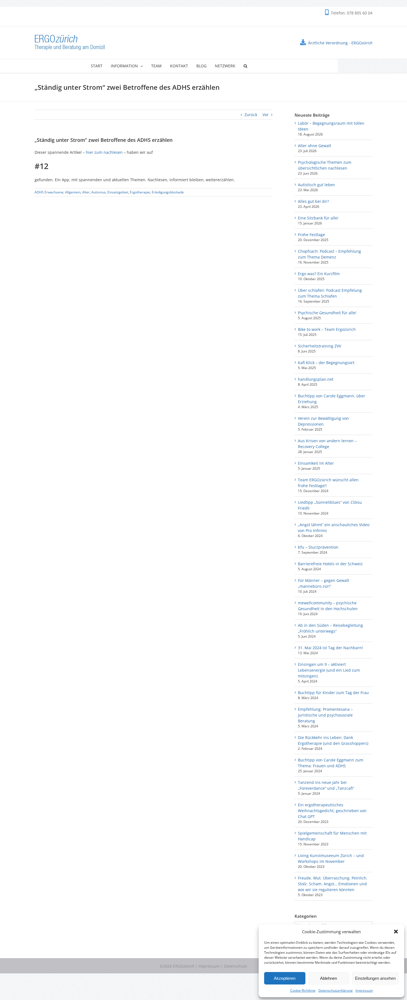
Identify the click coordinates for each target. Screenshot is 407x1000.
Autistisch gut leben (316, 184)
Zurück (250, 114)
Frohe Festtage (311, 234)
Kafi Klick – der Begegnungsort (326, 362)
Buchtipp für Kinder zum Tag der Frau (333, 692)
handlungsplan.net (315, 379)
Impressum (364, 990)
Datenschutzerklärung (335, 990)
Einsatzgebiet (117, 192)
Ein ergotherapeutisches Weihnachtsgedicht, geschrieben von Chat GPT (332, 810)
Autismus (98, 192)
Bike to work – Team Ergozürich (327, 329)
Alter (86, 192)
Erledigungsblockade (168, 192)
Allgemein (73, 192)
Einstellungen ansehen (375, 978)
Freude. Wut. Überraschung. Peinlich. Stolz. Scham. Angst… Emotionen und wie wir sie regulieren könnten (332, 883)
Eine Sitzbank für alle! (318, 218)
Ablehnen (328, 978)
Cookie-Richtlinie (303, 990)
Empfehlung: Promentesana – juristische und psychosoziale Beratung (325, 715)
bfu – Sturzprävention (318, 547)
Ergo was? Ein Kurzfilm (319, 273)
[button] (396, 931)
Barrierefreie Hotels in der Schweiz (330, 563)
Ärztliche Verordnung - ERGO (340, 42)
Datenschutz (235, 966)
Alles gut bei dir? (313, 201)
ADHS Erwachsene (49, 192)
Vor (265, 114)
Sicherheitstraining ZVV (319, 346)
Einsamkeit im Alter (316, 463)
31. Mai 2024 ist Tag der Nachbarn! (330, 647)
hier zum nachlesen (104, 152)
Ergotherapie (140, 192)
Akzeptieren (284, 978)
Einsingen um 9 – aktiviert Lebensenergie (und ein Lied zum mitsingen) (329, 670)
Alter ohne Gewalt (314, 145)
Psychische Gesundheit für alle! (327, 312)
